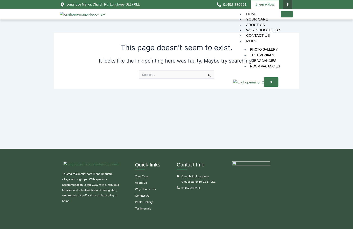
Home (251, 14)
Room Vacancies (265, 66)
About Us (255, 25)
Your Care (257, 19)
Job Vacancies (263, 61)
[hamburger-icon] (287, 14)
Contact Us (258, 35)
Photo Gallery (264, 49)
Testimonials (262, 55)
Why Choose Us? (263, 30)
